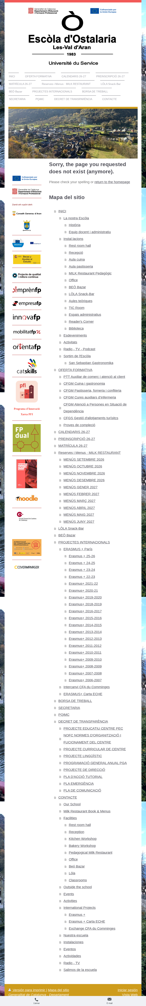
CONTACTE (67, 797)
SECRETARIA (69, 708)
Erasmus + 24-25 (82, 563)
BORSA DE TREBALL (75, 701)
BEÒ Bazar (77, 287)
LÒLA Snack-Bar (81, 294)
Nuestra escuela (75, 935)
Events (68, 894)
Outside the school (77, 887)
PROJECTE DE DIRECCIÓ (84, 770)
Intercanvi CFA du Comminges (86, 687)
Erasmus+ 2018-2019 (85, 604)
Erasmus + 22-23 (82, 577)
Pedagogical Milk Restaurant (90, 852)
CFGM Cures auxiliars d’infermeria (89, 397)
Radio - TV (71, 963)
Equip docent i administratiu (90, 232)
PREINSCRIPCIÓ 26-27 (76, 439)
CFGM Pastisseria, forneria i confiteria (92, 390)
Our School (72, 804)
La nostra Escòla (76, 218)
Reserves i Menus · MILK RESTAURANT (89, 453)
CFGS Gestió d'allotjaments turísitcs (90, 418)
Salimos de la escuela (80, 970)
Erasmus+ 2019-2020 (85, 597)
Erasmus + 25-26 (82, 556)
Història (74, 225)
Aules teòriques (80, 301)
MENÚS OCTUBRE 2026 (82, 466)
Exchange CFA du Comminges (92, 928)
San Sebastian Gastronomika (91, 363)
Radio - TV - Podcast (79, 349)
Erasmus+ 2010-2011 (85, 652)
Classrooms (78, 880)
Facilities (70, 818)
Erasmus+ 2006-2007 (85, 680)
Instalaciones (73, 942)
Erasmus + (77, 915)
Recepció (76, 253)
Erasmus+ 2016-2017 (85, 611)
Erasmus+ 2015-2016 (85, 618)
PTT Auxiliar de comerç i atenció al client (94, 377)
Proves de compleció (79, 425)
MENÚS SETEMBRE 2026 (83, 459)
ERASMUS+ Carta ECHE (82, 694)
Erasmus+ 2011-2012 (85, 646)
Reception (76, 832)
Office (73, 280)
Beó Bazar (77, 866)
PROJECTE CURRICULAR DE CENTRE (94, 749)
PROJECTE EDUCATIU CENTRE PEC (93, 728)
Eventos (69, 949)
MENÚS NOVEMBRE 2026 (84, 473)
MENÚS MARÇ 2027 (79, 501)
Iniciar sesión (128, 990)
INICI (62, 211)
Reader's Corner (81, 322)
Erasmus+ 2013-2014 (85, 632)
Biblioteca (76, 328)
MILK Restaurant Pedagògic (90, 273)
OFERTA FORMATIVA (75, 370)
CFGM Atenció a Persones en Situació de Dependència (95, 408)
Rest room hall (80, 246)
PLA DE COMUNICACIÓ (82, 790)
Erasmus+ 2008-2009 (85, 666)
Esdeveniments (75, 335)
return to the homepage (112, 182)
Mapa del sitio (58, 990)
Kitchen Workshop (83, 839)
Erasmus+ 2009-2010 (85, 659)
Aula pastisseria (81, 266)
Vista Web (130, 995)
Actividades (72, 956)
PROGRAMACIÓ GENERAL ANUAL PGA (95, 763)
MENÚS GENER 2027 (80, 487)
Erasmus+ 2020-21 (83, 591)
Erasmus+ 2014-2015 (85, 625)
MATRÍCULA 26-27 (72, 446)
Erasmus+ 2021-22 (83, 583)
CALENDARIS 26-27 (74, 432)
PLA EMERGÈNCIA (78, 784)
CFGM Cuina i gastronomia (84, 383)
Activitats (70, 342)
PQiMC (63, 715)
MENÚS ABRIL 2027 (79, 508)
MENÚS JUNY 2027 (78, 522)
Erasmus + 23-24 (82, 570)
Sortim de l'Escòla (77, 356)
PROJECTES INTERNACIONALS (84, 542)
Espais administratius (85, 315)
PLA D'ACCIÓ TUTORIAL (82, 777)
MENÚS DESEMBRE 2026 (84, 480)
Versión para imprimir (29, 990)
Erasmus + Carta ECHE (87, 921)
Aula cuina (77, 259)
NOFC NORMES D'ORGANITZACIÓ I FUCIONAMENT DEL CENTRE (92, 738)
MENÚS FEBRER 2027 (81, 494)
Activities (70, 901)
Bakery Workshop (82, 846)
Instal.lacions (73, 239)
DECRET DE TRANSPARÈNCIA (83, 721)
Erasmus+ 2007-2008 (85, 673)
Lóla (72, 873)
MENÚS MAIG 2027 (78, 515)
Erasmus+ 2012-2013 (85, 639)
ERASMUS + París (77, 549)
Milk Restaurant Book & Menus (86, 811)
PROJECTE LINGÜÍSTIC (82, 756)
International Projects (79, 908)
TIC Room (76, 308)
